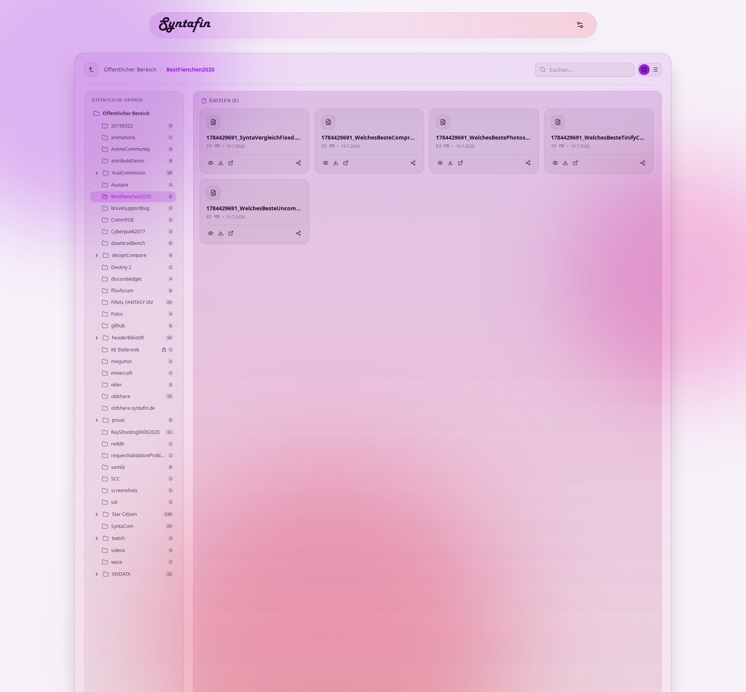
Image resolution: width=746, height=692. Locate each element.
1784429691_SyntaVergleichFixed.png (254, 137)
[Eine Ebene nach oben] (91, 70)
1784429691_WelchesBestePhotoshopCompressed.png (484, 137)
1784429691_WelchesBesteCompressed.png (369, 137)
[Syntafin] (185, 25)
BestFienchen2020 (190, 69)
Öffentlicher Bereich (130, 69)
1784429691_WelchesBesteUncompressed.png (254, 208)
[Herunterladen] (220, 163)
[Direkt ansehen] (210, 163)
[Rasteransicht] (644, 69)
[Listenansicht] (655, 69)
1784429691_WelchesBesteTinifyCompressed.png (599, 137)
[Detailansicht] (231, 163)
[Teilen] (298, 163)
